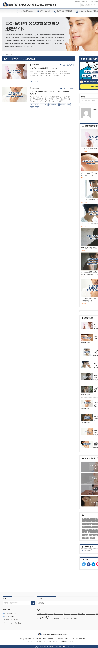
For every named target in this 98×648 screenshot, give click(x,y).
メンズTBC (44, 614)
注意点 (85, 535)
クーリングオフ (87, 521)
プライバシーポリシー (51, 641)
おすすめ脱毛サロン (26, 11)
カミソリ (92, 518)
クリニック (92, 614)
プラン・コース (87, 527)
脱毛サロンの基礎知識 (64, 11)
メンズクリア (74, 614)
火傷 (91, 535)
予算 (84, 532)
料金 (65, 614)
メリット (88, 614)
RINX (84, 518)
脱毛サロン (81, 614)
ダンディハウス (87, 524)
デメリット (50, 614)
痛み (62, 614)
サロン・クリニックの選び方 (13, 623)
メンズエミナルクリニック (66, 618)
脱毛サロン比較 (45, 11)
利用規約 (64, 641)
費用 (92, 538)
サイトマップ (73, 641)
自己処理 (85, 538)
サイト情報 (38, 641)
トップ (29, 641)
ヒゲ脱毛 (44, 617)
